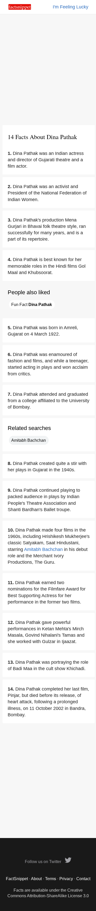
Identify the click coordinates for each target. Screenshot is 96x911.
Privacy (66, 879)
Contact (83, 879)
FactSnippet (17, 879)
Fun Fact (31, 304)
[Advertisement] (48, 69)
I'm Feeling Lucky (70, 6)
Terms (50, 879)
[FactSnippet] (19, 8)
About (36, 879)
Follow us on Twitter (43, 861)
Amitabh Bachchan (28, 440)
